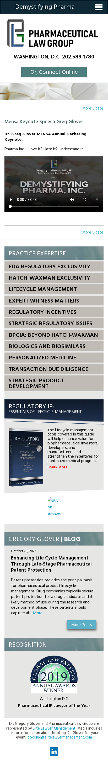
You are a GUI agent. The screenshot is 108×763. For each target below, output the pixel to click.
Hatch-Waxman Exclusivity (49, 278)
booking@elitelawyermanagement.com (60, 738)
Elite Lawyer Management (54, 729)
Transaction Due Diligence (48, 369)
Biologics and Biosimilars (47, 346)
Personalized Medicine (42, 358)
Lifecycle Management (43, 289)
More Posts (81, 625)
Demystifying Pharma (45, 7)
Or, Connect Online (54, 72)
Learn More (57, 467)
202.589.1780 (78, 57)
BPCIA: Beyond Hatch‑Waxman (53, 335)
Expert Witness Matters (44, 301)
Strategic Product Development (36, 383)
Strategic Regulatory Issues (50, 323)
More (37, 613)
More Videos (93, 109)
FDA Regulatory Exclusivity (49, 266)
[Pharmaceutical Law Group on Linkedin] (54, 751)
